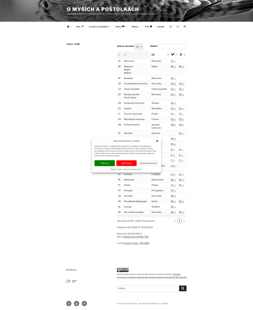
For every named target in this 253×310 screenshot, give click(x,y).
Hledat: (153, 46)
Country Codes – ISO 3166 (136, 243)
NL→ (173, 179)
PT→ (173, 190)
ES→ (173, 108)
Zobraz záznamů (125, 46)
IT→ (173, 160)
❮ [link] (175, 221)
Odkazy (135, 26)
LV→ (173, 174)
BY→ (173, 78)
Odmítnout (126, 163)
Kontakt (160, 26)
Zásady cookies (116, 169)
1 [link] (179, 221)
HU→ (173, 144)
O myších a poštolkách (103, 9)
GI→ (181, 133)
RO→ (173, 196)
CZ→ (173, 89)
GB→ (173, 124)
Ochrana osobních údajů (132, 169)
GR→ (173, 138)
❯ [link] (184, 221)
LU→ (173, 165)
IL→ (173, 155)
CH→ (173, 83)
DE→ (173, 94)
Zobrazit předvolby (148, 163)
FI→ (173, 114)
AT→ (173, 61)
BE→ (173, 66)
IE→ (173, 149)
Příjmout (105, 163)
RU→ (173, 201)
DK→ (173, 103)
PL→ (173, 185)
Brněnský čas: (71, 269)
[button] (157, 141)
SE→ (173, 206)
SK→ (173, 212)
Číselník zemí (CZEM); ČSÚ (136, 237)
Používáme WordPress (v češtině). (153, 303)
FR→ (173, 119)
